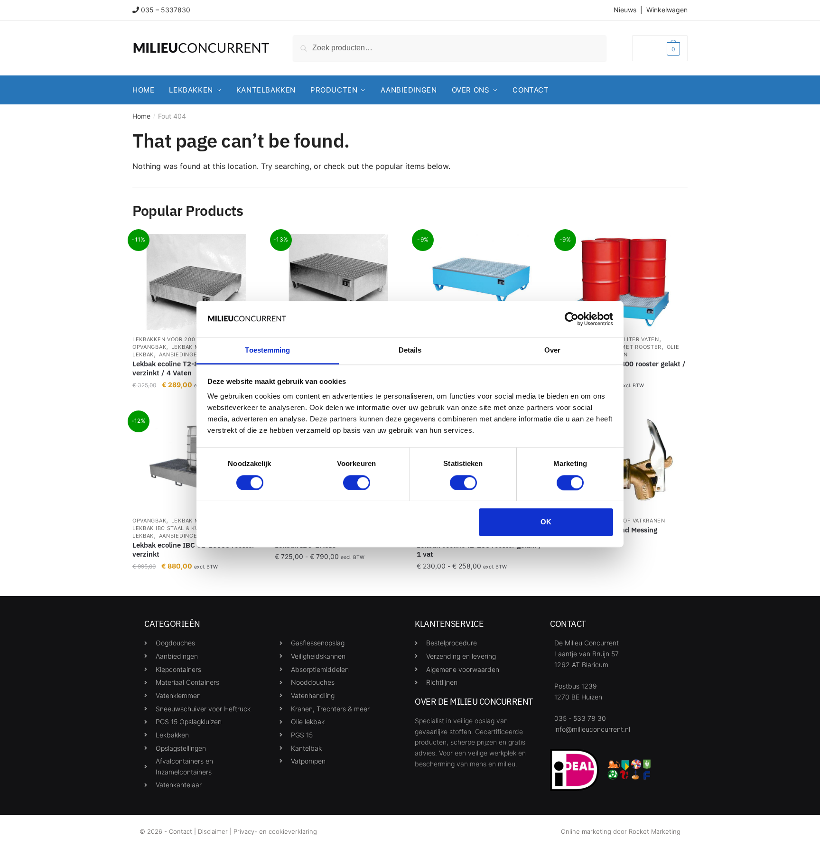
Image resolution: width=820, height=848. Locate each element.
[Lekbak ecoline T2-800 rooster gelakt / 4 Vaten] (623, 282)
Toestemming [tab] (267, 350)
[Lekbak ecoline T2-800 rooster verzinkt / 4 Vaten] (196, 282)
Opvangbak (149, 347)
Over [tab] (552, 350)
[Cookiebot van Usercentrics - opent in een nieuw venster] (571, 319)
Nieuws (625, 10)
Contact (180, 831)
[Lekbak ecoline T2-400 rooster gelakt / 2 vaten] (481, 282)
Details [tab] (410, 350)
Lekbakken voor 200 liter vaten (182, 339)
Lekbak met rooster (630, 347)
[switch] (356, 482)
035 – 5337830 (165, 10)
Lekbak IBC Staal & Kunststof (178, 528)
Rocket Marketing (654, 831)
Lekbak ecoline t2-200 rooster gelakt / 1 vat (479, 549)
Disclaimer (213, 831)
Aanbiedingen (180, 354)
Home (141, 116)
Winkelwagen (667, 10)
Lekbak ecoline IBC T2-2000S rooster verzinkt (193, 549)
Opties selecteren (338, 585)
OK (545, 522)
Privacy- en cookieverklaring (275, 831)
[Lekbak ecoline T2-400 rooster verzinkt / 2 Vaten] (339, 282)
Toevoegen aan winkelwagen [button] (196, 585)
